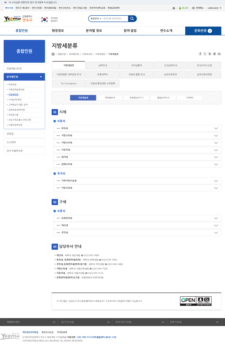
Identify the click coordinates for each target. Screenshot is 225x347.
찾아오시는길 (48, 332)
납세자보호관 (170, 74)
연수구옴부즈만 (15, 151)
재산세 (64, 225)
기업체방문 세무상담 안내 (68, 74)
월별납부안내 (163, 98)
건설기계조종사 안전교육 (19, 120)
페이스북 (200, 54)
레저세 (64, 157)
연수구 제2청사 (22, 8)
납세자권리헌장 (204, 74)
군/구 (67, 322)
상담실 (10, 133)
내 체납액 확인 (15, 100)
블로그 (210, 54)
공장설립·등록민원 (16, 110)
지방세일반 (68, 65)
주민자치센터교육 (97, 8)
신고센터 (11, 142)
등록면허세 (66, 218)
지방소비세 (66, 142)
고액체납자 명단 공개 (18, 105)
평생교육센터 (114, 8)
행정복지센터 (13, 322)
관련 (175, 322)
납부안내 (102, 65)
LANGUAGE (213, 8)
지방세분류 (83, 98)
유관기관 (123, 322)
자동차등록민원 (15, 125)
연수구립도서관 (80, 8)
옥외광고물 (13, 115)
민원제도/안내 (14, 68)
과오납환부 (136, 65)
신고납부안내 (170, 65)
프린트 (219, 54)
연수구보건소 (65, 8)
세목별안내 (110, 98)
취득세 (64, 128)
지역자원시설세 (68, 181)
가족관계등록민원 (16, 90)
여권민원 (12, 85)
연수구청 (9, 8)
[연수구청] (174, 8)
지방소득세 (66, 135)
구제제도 (190, 98)
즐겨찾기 (214, 54)
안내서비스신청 (204, 65)
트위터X (205, 54)
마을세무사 (102, 74)
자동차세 (65, 150)
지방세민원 (13, 95)
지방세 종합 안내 (136, 74)
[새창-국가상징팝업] (49, 22)
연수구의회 (37, 8)
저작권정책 (62, 332)
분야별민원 (12, 77)
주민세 (64, 232)
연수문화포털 (50, 8)
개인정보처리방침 (30, 332)
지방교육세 (66, 188)
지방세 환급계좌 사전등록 (102, 83)
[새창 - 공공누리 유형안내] (196, 301)
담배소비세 (66, 164)
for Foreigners (68, 83)
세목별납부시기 (136, 98)
